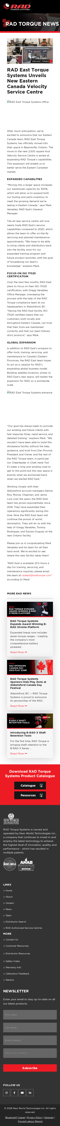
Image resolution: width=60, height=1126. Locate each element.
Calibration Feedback (17, 974)
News (9, 909)
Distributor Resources (18, 954)
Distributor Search (16, 922)
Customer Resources (17, 946)
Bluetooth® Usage (15, 1118)
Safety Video (13, 961)
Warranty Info (13, 967)
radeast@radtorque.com (36, 575)
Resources (28, 795)
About (9, 897)
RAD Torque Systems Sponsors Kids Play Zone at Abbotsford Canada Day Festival (28, 683)
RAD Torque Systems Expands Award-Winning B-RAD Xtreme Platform (28, 624)
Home (9, 891)
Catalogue (28, 785)
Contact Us (12, 940)
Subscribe (30, 1068)
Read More (17, 652)
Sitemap (48, 1118)
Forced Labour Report (30, 1121)
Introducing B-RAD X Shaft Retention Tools (28, 734)
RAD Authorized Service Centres (24, 928)
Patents (10, 980)
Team (8, 915)
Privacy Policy (34, 1118)
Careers (10, 903)
